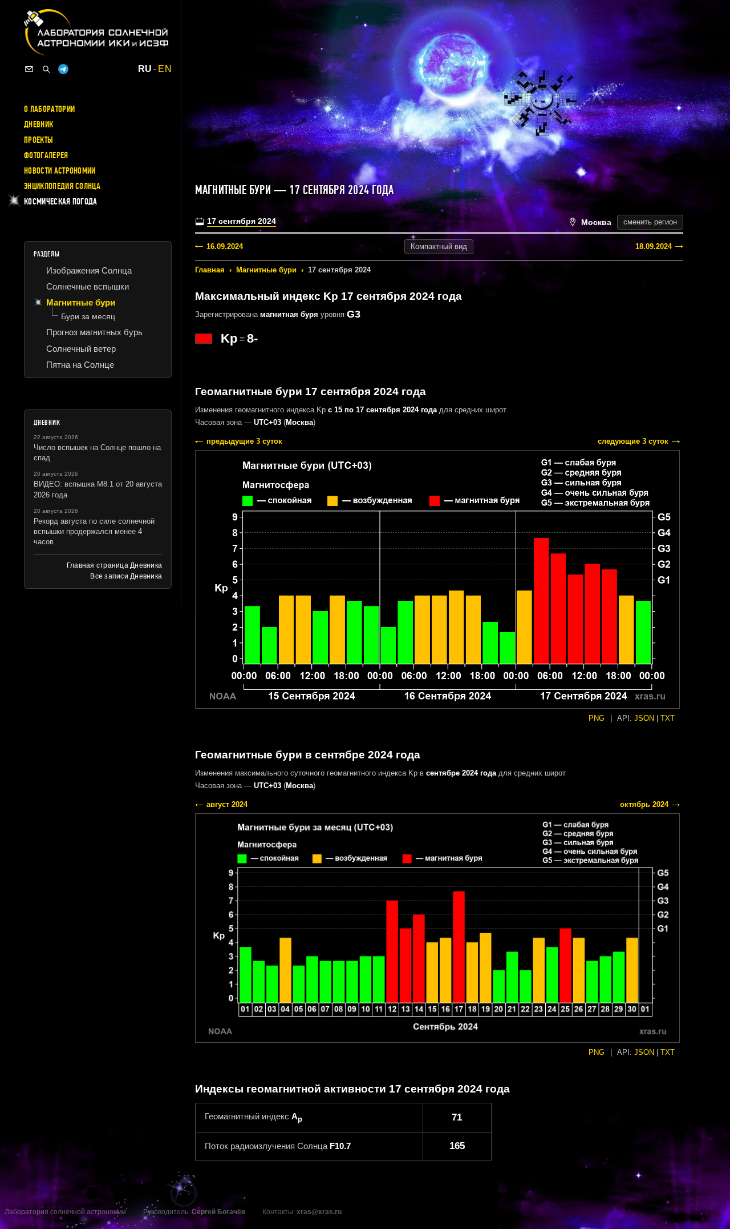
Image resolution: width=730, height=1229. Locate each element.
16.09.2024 (224, 246)
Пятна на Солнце (80, 364)
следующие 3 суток (633, 441)
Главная (210, 270)
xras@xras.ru (319, 1212)
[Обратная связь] (29, 69)
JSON (644, 718)
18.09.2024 (653, 246)
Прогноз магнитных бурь (94, 332)
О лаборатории (49, 109)
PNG (597, 718)
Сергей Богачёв (218, 1212)
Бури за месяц (88, 316)
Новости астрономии (60, 170)
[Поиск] (46, 69)
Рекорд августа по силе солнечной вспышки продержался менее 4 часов (94, 531)
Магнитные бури (266, 270)
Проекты (38, 140)
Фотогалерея (46, 155)
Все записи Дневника (126, 576)
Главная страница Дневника (114, 565)
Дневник (38, 124)
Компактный (439, 246)
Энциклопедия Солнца (62, 186)
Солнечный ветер (81, 349)
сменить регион (650, 222)
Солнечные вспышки (87, 286)
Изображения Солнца (89, 270)
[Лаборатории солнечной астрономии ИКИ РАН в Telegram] (63, 69)
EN (165, 69)
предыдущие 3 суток (244, 441)
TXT (667, 718)
